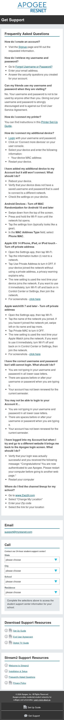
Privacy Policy (19, 683)
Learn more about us (42, 699)
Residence (10, 588)
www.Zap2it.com (25, 495)
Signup (23, 47)
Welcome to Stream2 (19, 665)
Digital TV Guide (21, 642)
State (7, 555)
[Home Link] (32, 7)
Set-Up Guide (19, 630)
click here (35, 299)
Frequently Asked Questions (22, 676)
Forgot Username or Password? (34, 66)
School (8, 577)
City (7, 566)
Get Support (34, 715)
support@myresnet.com (18, 532)
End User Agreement (23, 636)
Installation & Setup (18, 671)
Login (12, 138)
